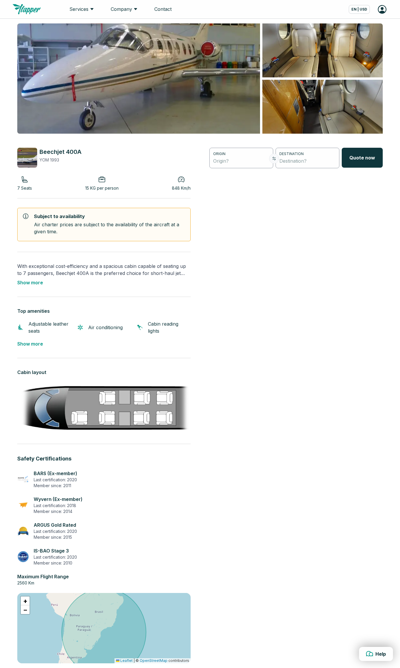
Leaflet (126, 660)
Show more (30, 282)
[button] (25, 600)
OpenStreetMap (153, 660)
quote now (362, 158)
